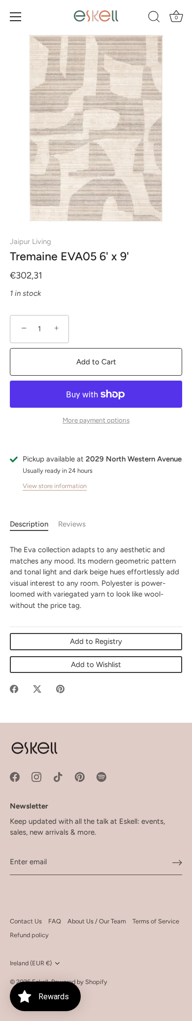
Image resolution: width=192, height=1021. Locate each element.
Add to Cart (96, 361)
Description (29, 524)
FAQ (54, 921)
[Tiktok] (58, 776)
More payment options (96, 420)
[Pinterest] (80, 776)
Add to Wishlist (96, 664)
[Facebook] (15, 776)
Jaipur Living (30, 241)
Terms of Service (155, 921)
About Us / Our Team (96, 921)
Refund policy (29, 935)
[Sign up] (177, 862)
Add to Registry (96, 641)
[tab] (34, 524)
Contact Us (26, 921)
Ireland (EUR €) (31, 963)
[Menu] (16, 17)
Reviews (72, 524)
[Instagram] (36, 776)
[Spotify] (101, 776)
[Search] (154, 18)
